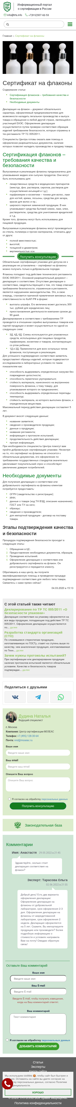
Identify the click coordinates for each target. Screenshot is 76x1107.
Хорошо (38, 1092)
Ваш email (12, 760)
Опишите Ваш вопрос (19, 774)
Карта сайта (38, 1071)
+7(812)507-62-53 (38, 15)
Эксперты (38, 1066)
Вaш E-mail (38, 985)
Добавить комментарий (38, 1046)
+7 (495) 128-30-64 (28, 736)
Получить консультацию (38, 256)
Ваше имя (12, 746)
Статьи (38, 1062)
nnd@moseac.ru (23, 740)
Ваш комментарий (38, 1011)
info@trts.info (14, 15)
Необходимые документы (24, 102)
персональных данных (55, 799)
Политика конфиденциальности (38, 1102)
